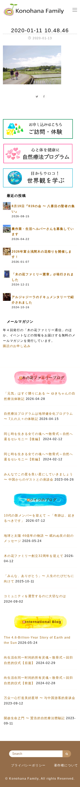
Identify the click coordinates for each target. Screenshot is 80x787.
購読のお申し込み (16, 346)
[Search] (67, 753)
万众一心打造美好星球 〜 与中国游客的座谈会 (39, 698)
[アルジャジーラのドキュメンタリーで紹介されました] (7, 296)
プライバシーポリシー (28, 765)
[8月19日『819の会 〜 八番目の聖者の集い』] (7, 205)
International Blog (43, 622)
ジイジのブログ (43, 500)
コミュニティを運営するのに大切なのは (35, 596)
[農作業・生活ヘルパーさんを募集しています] (7, 228)
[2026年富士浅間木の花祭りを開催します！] (7, 251)
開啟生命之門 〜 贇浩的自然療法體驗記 (34, 718)
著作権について (66, 765)
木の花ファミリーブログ (43, 378)
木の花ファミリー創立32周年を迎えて (33, 556)
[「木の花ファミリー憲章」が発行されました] (7, 274)
